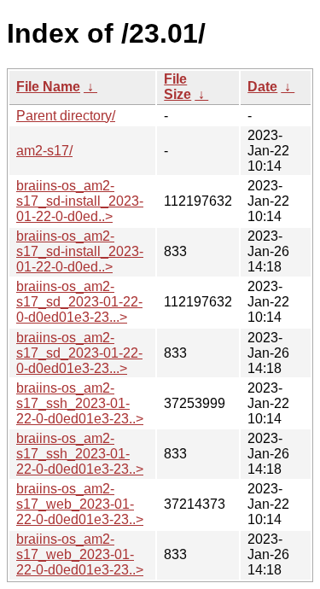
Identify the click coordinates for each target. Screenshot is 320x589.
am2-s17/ (44, 150)
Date (262, 86)
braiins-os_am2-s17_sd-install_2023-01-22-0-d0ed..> (79, 201)
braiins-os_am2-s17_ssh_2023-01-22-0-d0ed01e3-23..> (79, 403)
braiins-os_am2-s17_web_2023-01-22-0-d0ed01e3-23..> (79, 504)
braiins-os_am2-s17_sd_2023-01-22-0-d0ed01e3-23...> (79, 301)
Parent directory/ (65, 115)
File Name (48, 86)
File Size (177, 87)
